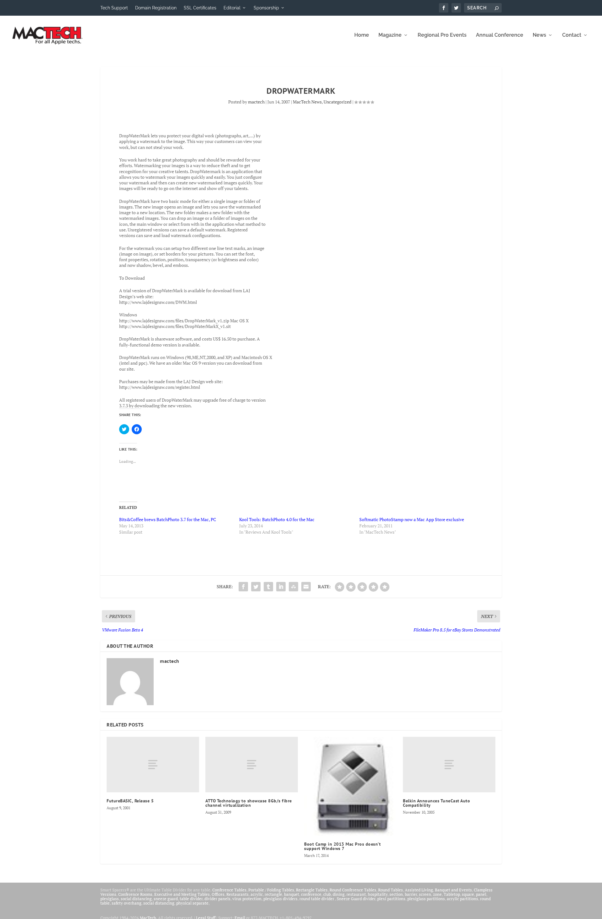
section (396, 894)
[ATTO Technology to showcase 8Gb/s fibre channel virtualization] (251, 764)
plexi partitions (391, 898)
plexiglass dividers (280, 898)
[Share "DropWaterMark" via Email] (306, 586)
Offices (218, 894)
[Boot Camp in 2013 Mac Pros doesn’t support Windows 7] (350, 786)
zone (437, 894)
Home (361, 35)
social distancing (136, 898)
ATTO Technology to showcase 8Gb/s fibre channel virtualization (248, 803)
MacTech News (307, 102)
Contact (571, 35)
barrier (411, 894)
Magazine (390, 35)
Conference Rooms (135, 894)
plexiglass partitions (426, 898)
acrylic (257, 894)
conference (311, 894)
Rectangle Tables (312, 890)
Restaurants (237, 894)
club (327, 894)
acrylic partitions (462, 898)
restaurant (356, 894)
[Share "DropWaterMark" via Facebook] (243, 586)
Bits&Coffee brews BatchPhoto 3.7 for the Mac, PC (167, 519)
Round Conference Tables (353, 890)
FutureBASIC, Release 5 (130, 801)
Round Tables (390, 890)
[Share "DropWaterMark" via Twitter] (256, 586)
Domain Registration (156, 7)
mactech (256, 102)
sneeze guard (166, 898)
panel (481, 894)
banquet (291, 894)
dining (339, 894)
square (468, 894)
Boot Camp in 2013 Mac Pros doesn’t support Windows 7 (342, 846)
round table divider (317, 898)
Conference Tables (229, 890)
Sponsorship (266, 7)
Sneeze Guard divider (356, 898)
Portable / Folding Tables (271, 890)
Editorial (232, 7)
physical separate (192, 903)
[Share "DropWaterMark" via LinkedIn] (281, 586)
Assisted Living (419, 890)
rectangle (273, 894)
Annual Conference (499, 35)
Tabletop (452, 894)
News (539, 35)
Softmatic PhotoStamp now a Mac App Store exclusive (411, 519)
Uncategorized (337, 102)
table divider (191, 898)
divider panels (217, 898)
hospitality (378, 894)
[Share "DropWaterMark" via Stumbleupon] (293, 586)
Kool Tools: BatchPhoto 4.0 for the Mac (276, 519)
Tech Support (114, 7)
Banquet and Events (453, 890)
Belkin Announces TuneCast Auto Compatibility (436, 803)
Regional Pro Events (442, 35)
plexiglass (109, 898)
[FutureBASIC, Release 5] (153, 764)
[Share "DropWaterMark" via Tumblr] (268, 586)
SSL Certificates (200, 7)
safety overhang (126, 903)
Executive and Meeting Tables (182, 894)
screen (425, 894)
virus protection (246, 898)
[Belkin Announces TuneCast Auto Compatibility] (449, 764)
